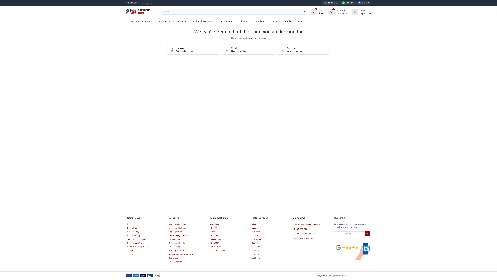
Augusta (254, 228)
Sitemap (130, 254)
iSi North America (217, 250)
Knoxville (255, 243)
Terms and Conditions (136, 239)
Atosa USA (214, 243)
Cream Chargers (175, 262)
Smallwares (173, 258)
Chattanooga (256, 239)
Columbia (255, 250)
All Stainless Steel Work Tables (181, 254)
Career (130, 250)
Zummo (213, 232)
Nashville (255, 235)
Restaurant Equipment (178, 224)
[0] (314, 11)
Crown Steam (215, 235)
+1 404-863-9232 (300, 229)
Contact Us (132, 228)
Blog (129, 224)
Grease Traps (174, 247)
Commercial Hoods (177, 243)
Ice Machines (174, 239)
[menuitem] (141, 21)
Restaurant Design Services (139, 247)
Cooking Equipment (177, 232)
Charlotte (255, 254)
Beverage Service (176, 250)
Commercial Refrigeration (179, 228)
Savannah (255, 232)
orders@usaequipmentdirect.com (307, 224)
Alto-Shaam (215, 224)
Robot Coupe (215, 247)
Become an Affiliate (135, 243)
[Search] (304, 11)
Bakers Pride (215, 239)
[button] (367, 233)
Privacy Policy (133, 232)
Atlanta (254, 224)
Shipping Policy (133, 235)
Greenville (255, 247)
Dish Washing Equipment (179, 235)
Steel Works (215, 228)
